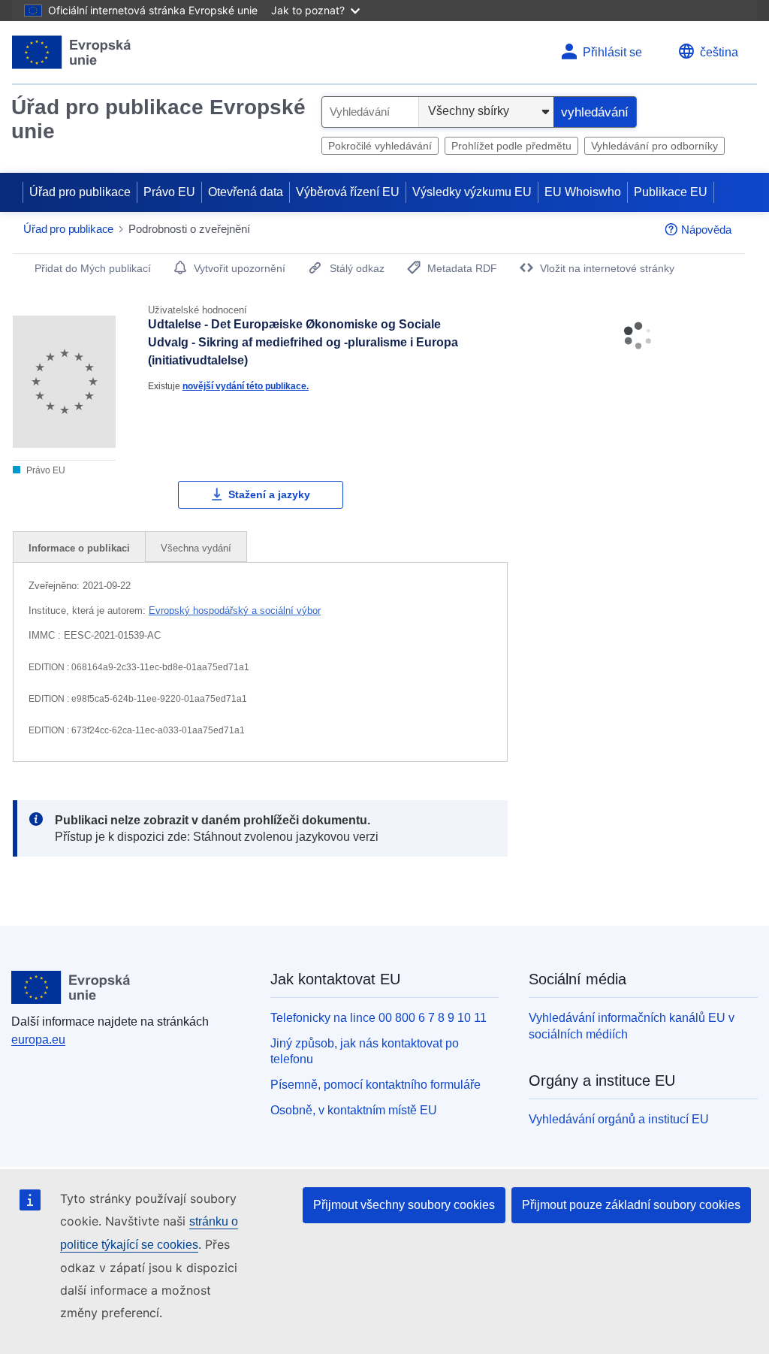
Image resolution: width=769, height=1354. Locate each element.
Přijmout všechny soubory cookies (404, 1204)
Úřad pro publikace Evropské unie (158, 119)
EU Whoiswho (582, 192)
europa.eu (38, 1039)
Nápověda (706, 229)
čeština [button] (719, 52)
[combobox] (370, 112)
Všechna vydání (196, 548)
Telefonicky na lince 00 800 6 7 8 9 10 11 (378, 1017)
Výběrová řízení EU (348, 192)
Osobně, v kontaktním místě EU (353, 1110)
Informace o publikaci (79, 548)
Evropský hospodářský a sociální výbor (235, 610)
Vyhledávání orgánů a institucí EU (619, 1119)
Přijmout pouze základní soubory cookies (631, 1204)
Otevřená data (245, 192)
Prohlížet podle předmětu (511, 146)
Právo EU (169, 192)
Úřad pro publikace (80, 192)
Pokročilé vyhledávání (380, 146)
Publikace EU (670, 192)
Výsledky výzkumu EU (472, 192)
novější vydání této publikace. (245, 386)
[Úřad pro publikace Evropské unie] (71, 52)
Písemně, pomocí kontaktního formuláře (375, 1084)
